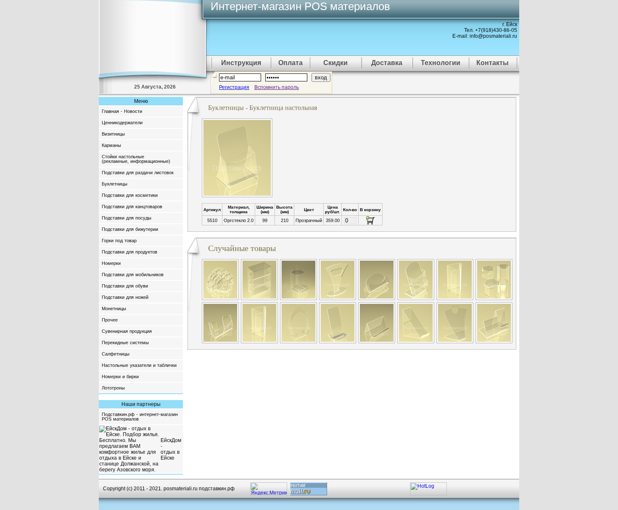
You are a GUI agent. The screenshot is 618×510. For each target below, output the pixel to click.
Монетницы (114, 308)
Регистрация (234, 87)
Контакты (492, 62)
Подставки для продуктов (129, 251)
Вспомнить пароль (276, 87)
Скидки (335, 62)
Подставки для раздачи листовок (138, 172)
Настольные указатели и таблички (139, 365)
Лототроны (113, 387)
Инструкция (241, 62)
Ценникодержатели (122, 122)
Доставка (386, 62)
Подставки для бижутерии (130, 229)
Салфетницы (115, 353)
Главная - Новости (122, 111)
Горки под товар (119, 240)
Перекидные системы (125, 342)
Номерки (111, 263)
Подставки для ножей (125, 297)
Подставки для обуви (125, 285)
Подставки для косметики (130, 195)
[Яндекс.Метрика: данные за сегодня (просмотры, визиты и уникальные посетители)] (268, 488)
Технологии (440, 62)
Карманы (111, 145)
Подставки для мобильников (133, 274)
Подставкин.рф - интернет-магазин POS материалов (140, 416)
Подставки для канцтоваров (132, 206)
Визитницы (113, 133)
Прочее (110, 319)
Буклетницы (114, 183)
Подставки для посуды (126, 217)
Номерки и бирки (120, 376)
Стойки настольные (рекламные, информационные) (136, 159)
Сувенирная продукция (127, 331)
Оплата (290, 62)
